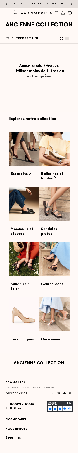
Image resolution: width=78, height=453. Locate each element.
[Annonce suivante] (72, 4)
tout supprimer (39, 76)
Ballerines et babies (52, 176)
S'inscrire (62, 393)
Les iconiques (22, 339)
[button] (6, 12)
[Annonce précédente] (7, 4)
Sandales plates (49, 231)
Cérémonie (50, 339)
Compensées (52, 284)
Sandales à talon (20, 286)
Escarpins (19, 174)
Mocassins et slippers (22, 231)
